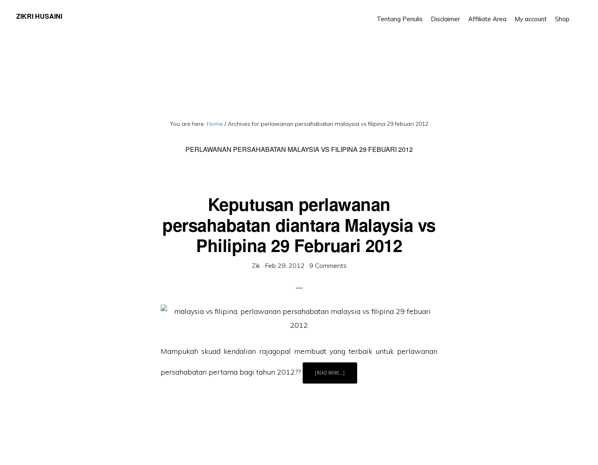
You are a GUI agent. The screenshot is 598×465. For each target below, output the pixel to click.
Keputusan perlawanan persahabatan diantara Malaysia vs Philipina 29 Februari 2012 (299, 224)
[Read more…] (336, 376)
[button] (578, 13)
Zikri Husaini (39, 16)
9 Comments (328, 265)
